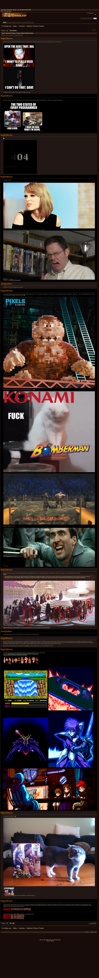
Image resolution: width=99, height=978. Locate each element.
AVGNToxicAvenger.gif (14, 280)
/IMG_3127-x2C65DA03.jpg (17, 915)
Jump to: (87, 932)
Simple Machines (56, 939)
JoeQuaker (6, 284)
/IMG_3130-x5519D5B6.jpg (17, 918)
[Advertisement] (73, 5)
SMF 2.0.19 (42, 939)
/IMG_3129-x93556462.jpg (17, 917)
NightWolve (7, 38)
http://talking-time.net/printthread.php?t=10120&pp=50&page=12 (23, 653)
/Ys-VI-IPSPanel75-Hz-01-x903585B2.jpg (21, 908)
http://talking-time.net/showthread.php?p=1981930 (15, 654)
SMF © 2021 (49, 939)
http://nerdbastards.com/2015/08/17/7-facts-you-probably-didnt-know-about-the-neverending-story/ (26, 627)
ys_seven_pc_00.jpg (9, 895)
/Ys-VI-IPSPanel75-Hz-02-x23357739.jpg (21, 909)
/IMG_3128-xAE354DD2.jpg (17, 916)
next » (95, 923)
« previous (91, 923)
